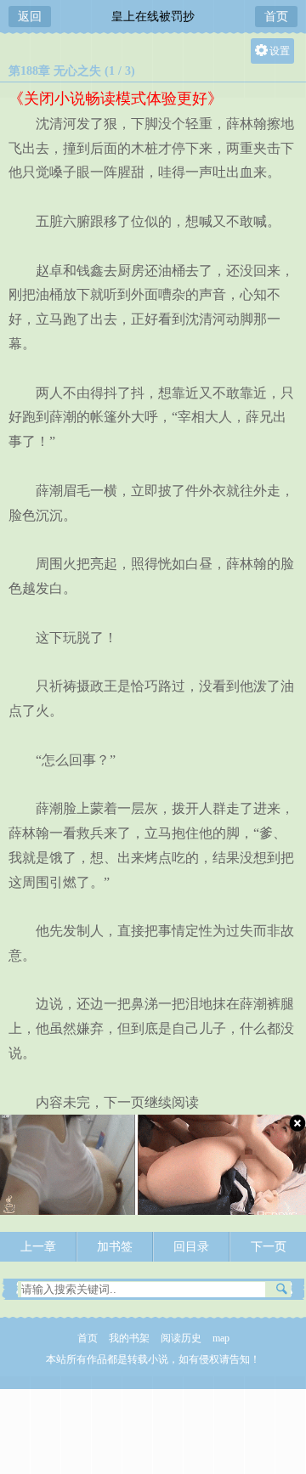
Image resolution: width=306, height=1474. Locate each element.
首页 (87, 1338)
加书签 (115, 1246)
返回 (30, 16)
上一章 (38, 1246)
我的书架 (129, 1338)
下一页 (268, 1246)
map (221, 1338)
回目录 (191, 1246)
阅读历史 (181, 1338)
